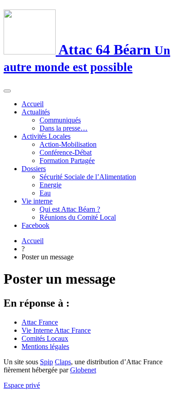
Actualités (36, 112)
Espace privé (22, 385)
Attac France (40, 322)
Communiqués (60, 120)
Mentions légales (45, 346)
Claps (63, 362)
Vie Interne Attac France (56, 330)
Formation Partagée (67, 160)
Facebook (35, 225)
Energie (51, 185)
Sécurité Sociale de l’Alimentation (88, 177)
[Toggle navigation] (7, 91)
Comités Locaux (45, 338)
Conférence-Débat (66, 152)
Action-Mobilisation (68, 144)
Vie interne (37, 201)
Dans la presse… (64, 128)
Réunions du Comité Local (78, 217)
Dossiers (34, 168)
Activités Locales (46, 136)
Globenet (83, 370)
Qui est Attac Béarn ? (70, 209)
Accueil (33, 104)
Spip (46, 362)
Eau (45, 193)
